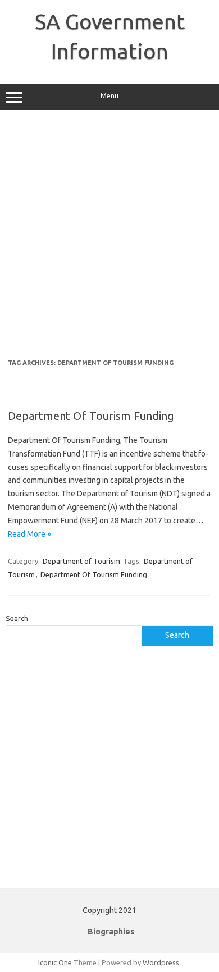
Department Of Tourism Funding (91, 415)
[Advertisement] (109, 238)
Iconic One (55, 962)
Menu (109, 96)
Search (17, 618)
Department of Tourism (81, 561)
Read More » (29, 534)
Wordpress (161, 962)
